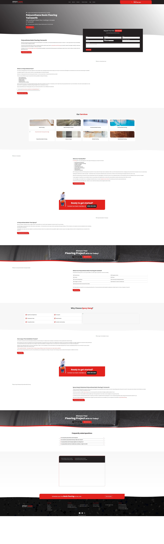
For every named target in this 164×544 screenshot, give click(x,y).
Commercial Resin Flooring (72, 507)
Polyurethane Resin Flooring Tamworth (81, 459)
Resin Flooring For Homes (72, 506)
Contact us (50, 507)
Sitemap (49, 508)
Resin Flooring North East (123, 507)
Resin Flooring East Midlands (123, 508)
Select (105, 39)
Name (87, 36)
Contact (93, 2)
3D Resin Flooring (96, 506)
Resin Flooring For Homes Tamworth (66, 458)
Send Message (88, 49)
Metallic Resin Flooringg (109, 504)
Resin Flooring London (122, 504)
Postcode (87, 39)
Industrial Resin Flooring (26, 52)
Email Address (106, 36)
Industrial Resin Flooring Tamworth (80, 458)
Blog (90, 2)
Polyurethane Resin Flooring (78, 183)
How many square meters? (126, 39)
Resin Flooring (76, 290)
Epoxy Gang (20, 352)
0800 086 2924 (137, 2)
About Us (73, 2)
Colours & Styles (84, 2)
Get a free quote (30, 27)
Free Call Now (109, 496)
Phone (123, 36)
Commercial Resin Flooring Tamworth (67, 459)
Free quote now (77, 257)
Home (70, 2)
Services (78, 2)
